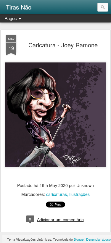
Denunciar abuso (98, 239)
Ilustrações (79, 194)
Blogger (79, 239)
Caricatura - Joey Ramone (63, 45)
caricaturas (56, 194)
